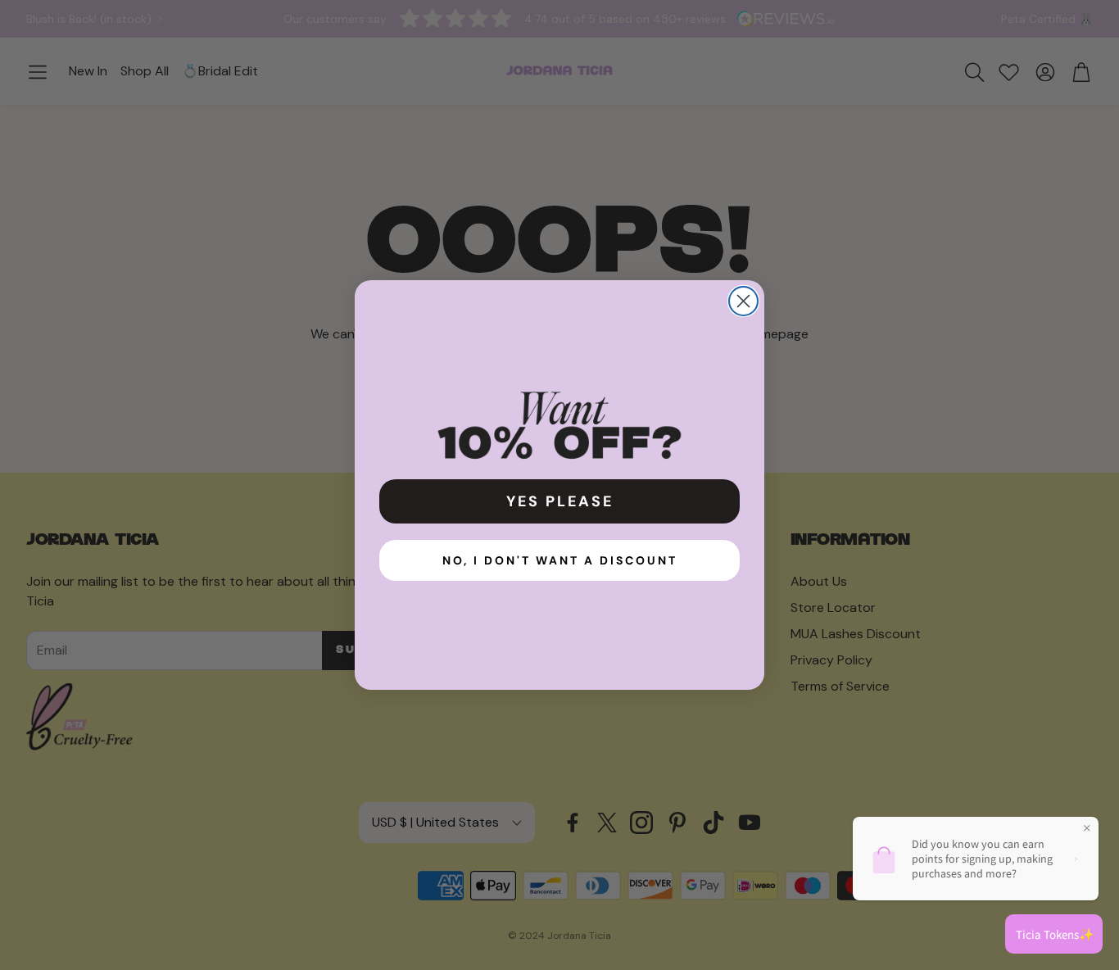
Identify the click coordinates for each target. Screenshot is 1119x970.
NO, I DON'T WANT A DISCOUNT (559, 560)
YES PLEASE (560, 501)
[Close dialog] (743, 301)
